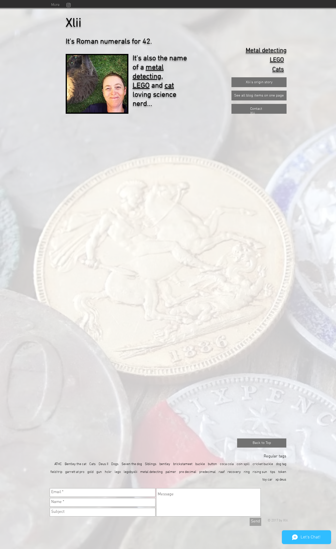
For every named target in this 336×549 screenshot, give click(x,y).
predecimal (207, 472)
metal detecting (148, 72)
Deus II (103, 464)
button (212, 464)
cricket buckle (263, 464)
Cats (92, 464)
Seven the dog (132, 464)
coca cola (227, 464)
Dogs (115, 464)
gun (99, 472)
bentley (164, 464)
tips (272, 472)
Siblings (150, 464)
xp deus (280, 480)
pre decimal (187, 472)
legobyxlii (130, 472)
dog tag (281, 464)
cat (169, 85)
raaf (222, 472)
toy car (267, 480)
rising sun (260, 472)
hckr (108, 472)
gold (90, 472)
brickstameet (182, 464)
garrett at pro (74, 472)
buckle (200, 464)
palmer (171, 472)
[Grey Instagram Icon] (68, 5)
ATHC (58, 464)
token (282, 472)
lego (118, 472)
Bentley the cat (75, 464)
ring (247, 472)
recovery (234, 472)
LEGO (141, 85)
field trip (56, 472)
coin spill (243, 464)
